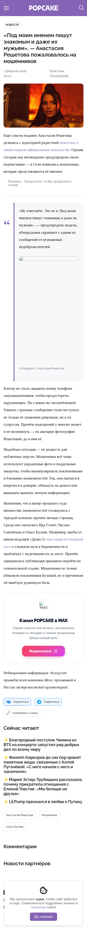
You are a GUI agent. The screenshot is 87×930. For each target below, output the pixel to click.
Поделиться (21, 701)
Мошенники (49, 815)
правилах (38, 907)
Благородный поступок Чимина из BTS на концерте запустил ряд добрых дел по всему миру (41, 745)
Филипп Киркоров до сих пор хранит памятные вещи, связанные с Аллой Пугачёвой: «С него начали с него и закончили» (42, 764)
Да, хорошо (43, 917)
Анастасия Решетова (19, 815)
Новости (12, 24)
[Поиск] (81, 8)
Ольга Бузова (14, 826)
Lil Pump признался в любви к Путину (45, 801)
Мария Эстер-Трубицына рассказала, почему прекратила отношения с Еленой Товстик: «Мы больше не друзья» (43, 786)
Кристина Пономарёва (59, 73)
